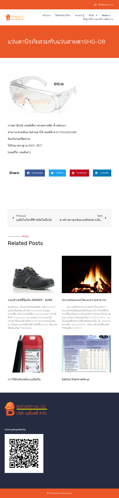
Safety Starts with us (75, 379)
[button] (35, 173)
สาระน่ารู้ (79, 15)
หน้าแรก (46, 15)
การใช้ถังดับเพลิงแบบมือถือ (24, 379)
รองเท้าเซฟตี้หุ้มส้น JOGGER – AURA (30, 300)
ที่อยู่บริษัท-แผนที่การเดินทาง (98, 19)
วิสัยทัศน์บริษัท (63, 15)
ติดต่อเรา (106, 15)
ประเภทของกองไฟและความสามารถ (84, 300)
